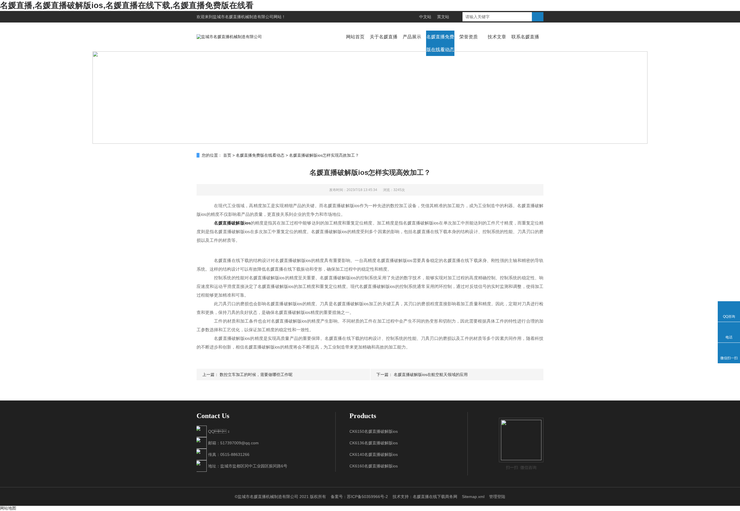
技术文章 (497, 36)
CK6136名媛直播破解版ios (373, 443)
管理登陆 (497, 496)
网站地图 (8, 508)
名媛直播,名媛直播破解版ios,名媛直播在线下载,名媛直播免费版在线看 (127, 5)
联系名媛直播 (525, 36)
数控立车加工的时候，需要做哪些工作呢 (256, 374)
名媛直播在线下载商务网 (435, 496)
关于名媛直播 (383, 36)
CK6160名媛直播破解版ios (373, 466)
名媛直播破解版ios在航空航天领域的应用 (431, 374)
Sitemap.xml (473, 496)
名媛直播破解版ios (232, 222)
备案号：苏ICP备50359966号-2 (359, 496)
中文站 (425, 16)
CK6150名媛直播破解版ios (373, 431)
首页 (227, 155)
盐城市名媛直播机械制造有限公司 (243, 16)
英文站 (443, 16)
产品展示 (412, 36)
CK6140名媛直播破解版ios (373, 454)
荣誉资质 (468, 36)
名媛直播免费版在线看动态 (440, 43)
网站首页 (355, 36)
